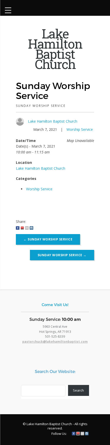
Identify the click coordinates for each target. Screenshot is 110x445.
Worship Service (80, 129)
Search (78, 390)
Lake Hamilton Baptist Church (52, 121)
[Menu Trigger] (8, 10)
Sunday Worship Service (48, 239)
